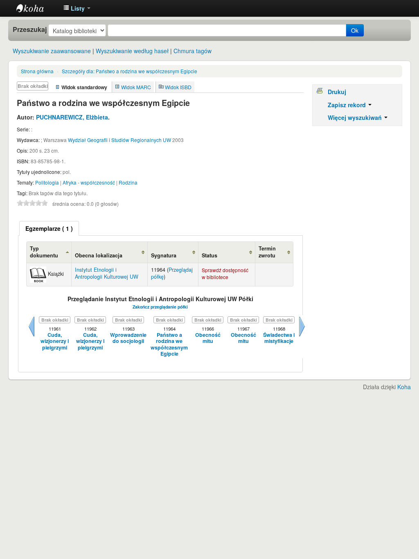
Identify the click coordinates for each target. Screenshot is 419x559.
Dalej (302, 336)
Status (209, 255)
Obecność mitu (208, 338)
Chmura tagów (192, 51)
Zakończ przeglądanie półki (160, 307)
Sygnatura (163, 255)
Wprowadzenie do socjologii (128, 338)
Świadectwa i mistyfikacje (279, 338)
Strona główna (37, 71)
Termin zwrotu (267, 252)
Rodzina (128, 182)
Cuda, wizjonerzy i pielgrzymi (55, 341)
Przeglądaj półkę (172, 273)
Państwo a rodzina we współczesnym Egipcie (129, 71)
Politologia (47, 182)
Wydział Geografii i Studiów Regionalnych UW (119, 139)
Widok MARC (136, 86)
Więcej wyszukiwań (355, 117)
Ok (354, 30)
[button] (77, 8)
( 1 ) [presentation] (49, 228)
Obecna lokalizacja (98, 255)
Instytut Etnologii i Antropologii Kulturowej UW (36, 8)
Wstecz (31, 336)
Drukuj (337, 92)
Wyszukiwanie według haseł (132, 51)
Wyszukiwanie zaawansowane (52, 51)
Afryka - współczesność (89, 182)
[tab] (49, 228)
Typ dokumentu (44, 252)
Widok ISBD (178, 86)
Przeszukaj (30, 29)
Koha (404, 387)
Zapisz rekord (347, 105)
